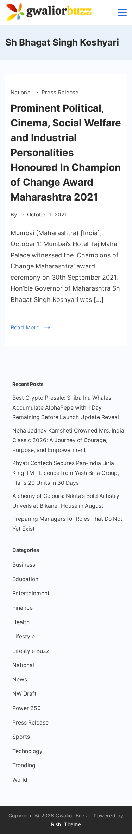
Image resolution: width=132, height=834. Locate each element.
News (19, 679)
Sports (21, 736)
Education (25, 579)
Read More (25, 327)
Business (23, 564)
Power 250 (26, 708)
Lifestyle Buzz (30, 651)
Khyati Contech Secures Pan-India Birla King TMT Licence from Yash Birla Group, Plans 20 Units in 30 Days (65, 473)
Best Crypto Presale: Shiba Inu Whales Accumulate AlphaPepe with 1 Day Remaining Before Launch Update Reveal (65, 407)
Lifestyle (23, 636)
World (19, 779)
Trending (24, 765)
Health (21, 622)
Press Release (60, 92)
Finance (22, 607)
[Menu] (122, 12)
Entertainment (31, 593)
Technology (27, 751)
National (22, 92)
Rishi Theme (66, 824)
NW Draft (24, 693)
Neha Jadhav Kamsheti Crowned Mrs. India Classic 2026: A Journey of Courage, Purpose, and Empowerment (68, 440)
